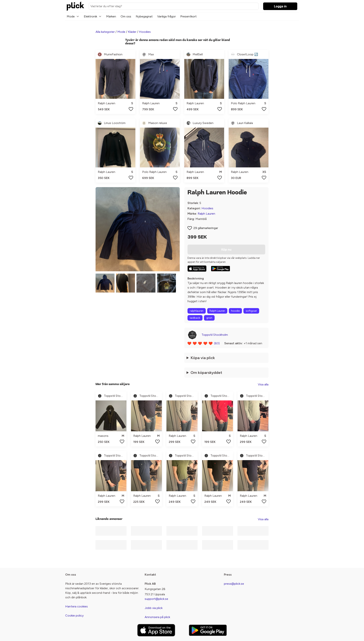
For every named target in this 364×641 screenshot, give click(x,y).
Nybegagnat (144, 16)
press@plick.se (234, 583)
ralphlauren (196, 310)
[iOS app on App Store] (196, 268)
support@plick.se (156, 599)
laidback (195, 317)
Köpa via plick (203, 357)
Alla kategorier (105, 32)
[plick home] (75, 6)
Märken (111, 16)
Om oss (126, 16)
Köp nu (226, 249)
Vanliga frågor (166, 16)
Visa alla (263, 384)
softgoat (251, 310)
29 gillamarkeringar (205, 228)
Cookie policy (74, 615)
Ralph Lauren (206, 213)
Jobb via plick (153, 608)
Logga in (280, 6)
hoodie (235, 310)
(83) (217, 343)
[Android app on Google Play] (220, 268)
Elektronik (90, 16)
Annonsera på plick (157, 617)
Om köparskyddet (206, 372)
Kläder (132, 32)
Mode (71, 16)
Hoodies (145, 32)
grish (209, 317)
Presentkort (188, 16)
